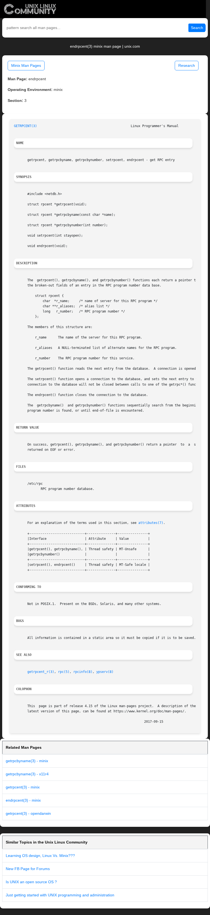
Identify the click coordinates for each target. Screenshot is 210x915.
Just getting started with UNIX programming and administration (60, 895)
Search (197, 27)
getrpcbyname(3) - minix (27, 761)
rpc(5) (63, 672)
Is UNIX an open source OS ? (31, 882)
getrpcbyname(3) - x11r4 (27, 774)
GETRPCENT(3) (25, 126)
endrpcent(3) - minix (23, 800)
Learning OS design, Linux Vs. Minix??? (40, 855)
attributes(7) (150, 523)
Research (186, 65)
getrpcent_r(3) (40, 672)
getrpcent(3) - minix (23, 787)
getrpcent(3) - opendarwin (28, 813)
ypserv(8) (104, 672)
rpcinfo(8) (82, 672)
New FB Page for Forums (28, 869)
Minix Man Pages (26, 65)
